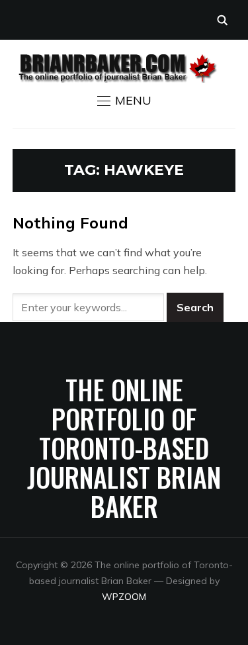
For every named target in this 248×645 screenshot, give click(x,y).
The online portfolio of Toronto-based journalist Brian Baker (124, 448)
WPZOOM (124, 597)
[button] (124, 101)
